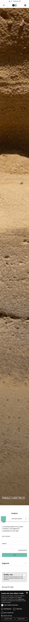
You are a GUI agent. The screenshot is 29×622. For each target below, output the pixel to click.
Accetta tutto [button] (8, 619)
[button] (14, 616)
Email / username (6, 536)
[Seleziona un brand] (14, 5)
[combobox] (27, 593)
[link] (25, 5)
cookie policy (21, 599)
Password (4, 543)
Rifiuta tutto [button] (21, 619)
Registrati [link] (5, 563)
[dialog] (14, 606)
